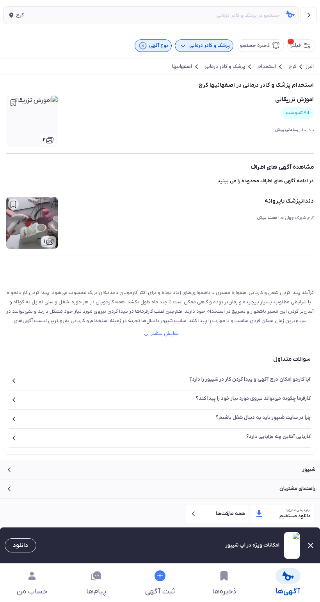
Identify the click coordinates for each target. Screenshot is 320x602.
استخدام (267, 66)
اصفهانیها (182, 66)
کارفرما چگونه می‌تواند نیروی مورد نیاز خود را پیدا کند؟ (253, 398)
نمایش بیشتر (165, 333)
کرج (292, 66)
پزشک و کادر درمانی (224, 66)
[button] (15, 15)
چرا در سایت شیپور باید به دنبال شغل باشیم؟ (263, 417)
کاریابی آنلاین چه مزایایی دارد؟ (278, 436)
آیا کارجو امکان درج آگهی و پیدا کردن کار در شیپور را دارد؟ (250, 379)
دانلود (20, 545)
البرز (310, 66)
